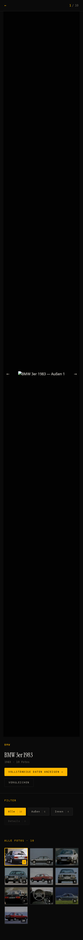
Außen (38, 811)
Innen (62, 811)
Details (17, 821)
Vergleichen (19, 782)
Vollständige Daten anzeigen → (35, 771)
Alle (15, 811)
